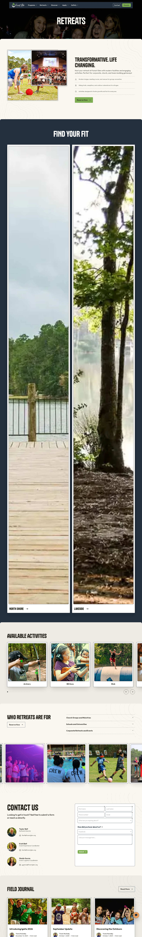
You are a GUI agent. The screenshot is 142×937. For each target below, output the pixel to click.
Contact (117, 5)
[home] (18, 5)
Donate (126, 5)
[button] (32, 5)
